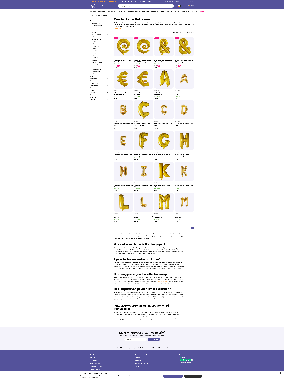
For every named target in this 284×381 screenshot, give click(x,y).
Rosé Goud (96, 50)
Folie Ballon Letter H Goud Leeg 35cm (123, 186)
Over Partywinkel (141, 355)
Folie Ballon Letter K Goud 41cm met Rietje (162, 186)
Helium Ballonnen (96, 34)
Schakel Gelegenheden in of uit (107, 85)
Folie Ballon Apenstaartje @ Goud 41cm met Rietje (122, 61)
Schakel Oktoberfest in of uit (107, 97)
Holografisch (96, 46)
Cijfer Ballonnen (96, 37)
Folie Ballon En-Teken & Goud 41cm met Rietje (163, 61)
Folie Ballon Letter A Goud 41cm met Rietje (162, 93)
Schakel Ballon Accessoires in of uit (107, 73)
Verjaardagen (111, 11)
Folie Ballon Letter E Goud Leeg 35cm (123, 155)
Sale (91, 101)
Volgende (192, 228)
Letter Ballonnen (96, 39)
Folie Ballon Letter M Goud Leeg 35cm (183, 216)
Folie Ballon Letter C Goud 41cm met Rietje (142, 124)
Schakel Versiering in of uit (107, 76)
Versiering (101, 11)
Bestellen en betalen (95, 363)
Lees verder (100, 377)
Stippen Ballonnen (96, 27)
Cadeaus (169, 11)
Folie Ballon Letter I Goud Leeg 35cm (143, 186)
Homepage (92, 15)
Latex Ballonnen (96, 23)
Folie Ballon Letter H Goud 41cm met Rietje (182, 155)
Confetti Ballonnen (97, 25)
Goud (94, 44)
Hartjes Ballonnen (96, 32)
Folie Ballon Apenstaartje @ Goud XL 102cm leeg (142, 61)
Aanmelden (154, 339)
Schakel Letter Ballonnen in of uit (107, 39)
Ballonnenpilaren (96, 69)
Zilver (94, 55)
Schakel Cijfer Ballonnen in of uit (107, 36)
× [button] (282, 373)
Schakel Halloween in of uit (107, 99)
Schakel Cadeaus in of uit (107, 92)
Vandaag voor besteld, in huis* (104, 1)
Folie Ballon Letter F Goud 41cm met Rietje (143, 155)
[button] (120, 379)
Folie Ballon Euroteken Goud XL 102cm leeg (143, 93)
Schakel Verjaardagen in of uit (107, 78)
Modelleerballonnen (97, 62)
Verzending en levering (96, 366)
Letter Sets (96, 57)
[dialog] (142, 376)
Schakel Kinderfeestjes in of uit (107, 83)
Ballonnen (93, 11)
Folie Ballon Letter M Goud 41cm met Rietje (162, 216)
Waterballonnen (96, 67)
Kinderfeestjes (133, 11)
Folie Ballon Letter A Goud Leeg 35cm (184, 93)
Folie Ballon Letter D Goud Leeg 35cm (184, 124)
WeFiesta (116, 58)
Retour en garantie (95, 369)
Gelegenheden (144, 11)
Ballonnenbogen (96, 71)
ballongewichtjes (162, 281)
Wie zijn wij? (138, 357)
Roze (94, 53)
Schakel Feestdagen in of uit (107, 87)
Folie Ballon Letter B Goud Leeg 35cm (123, 124)
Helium (162, 11)
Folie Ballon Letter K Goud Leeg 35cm (184, 186)
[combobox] (280, 373)
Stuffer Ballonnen (96, 64)
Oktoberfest (185, 11)
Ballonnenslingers (96, 30)
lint (124, 279)
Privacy (137, 366)
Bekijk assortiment (105, 6)
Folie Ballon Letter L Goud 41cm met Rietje (123, 216)
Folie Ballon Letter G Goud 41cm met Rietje (162, 155)
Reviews (182, 355)
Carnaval (176, 11)
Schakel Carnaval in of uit (107, 94)
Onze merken (138, 360)
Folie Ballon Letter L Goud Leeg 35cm (143, 216)
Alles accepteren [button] (173, 376)
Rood (94, 48)
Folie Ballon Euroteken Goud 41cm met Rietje (122, 93)
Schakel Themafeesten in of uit (107, 80)
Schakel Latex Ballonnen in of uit (107, 23)
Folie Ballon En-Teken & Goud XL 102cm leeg (184, 61)
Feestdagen (154, 11)
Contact (92, 357)
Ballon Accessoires (97, 74)
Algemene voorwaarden (141, 363)
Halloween (194, 11)
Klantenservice (95, 355)
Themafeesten (121, 11)
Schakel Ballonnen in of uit (107, 20)
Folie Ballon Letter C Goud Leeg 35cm (163, 124)
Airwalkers (94, 60)
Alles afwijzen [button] (193, 376)
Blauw (94, 41)
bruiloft (177, 233)
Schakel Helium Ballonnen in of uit (107, 34)
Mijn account (93, 360)
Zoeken (172, 6)
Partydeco (177, 90)
